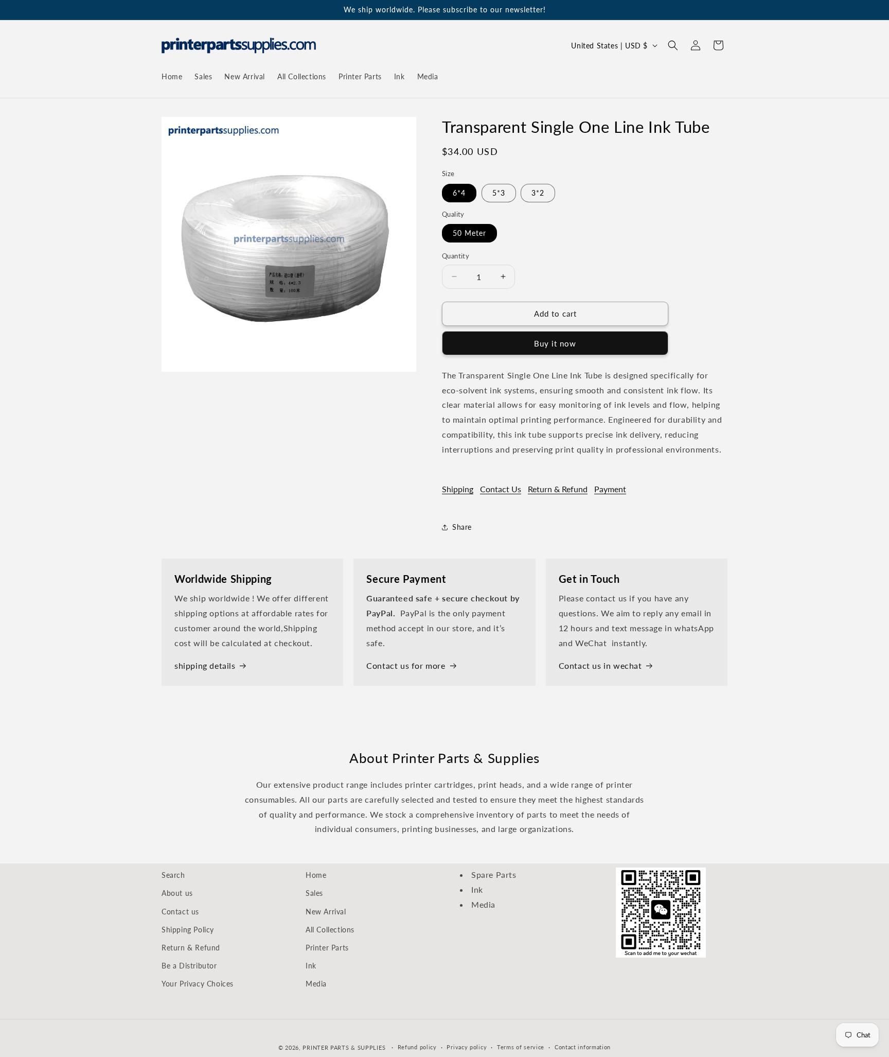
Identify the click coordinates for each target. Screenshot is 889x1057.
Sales (314, 893)
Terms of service (520, 1047)
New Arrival (326, 911)
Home (316, 875)
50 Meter (469, 233)
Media (316, 983)
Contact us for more (405, 665)
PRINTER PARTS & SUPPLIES (344, 1047)
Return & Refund (558, 489)
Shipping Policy (188, 929)
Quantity (455, 256)
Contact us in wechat (600, 665)
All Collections (330, 929)
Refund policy (417, 1047)
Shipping (457, 489)
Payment (610, 489)
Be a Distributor (189, 965)
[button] (673, 45)
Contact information (583, 1047)
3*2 (537, 192)
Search (173, 875)
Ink (311, 965)
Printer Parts (327, 947)
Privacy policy (467, 1047)
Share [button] (462, 527)
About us (177, 893)
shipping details (205, 665)
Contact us (180, 911)
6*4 (459, 192)
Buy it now (555, 343)
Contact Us (500, 489)
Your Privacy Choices (198, 983)
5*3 (498, 192)
